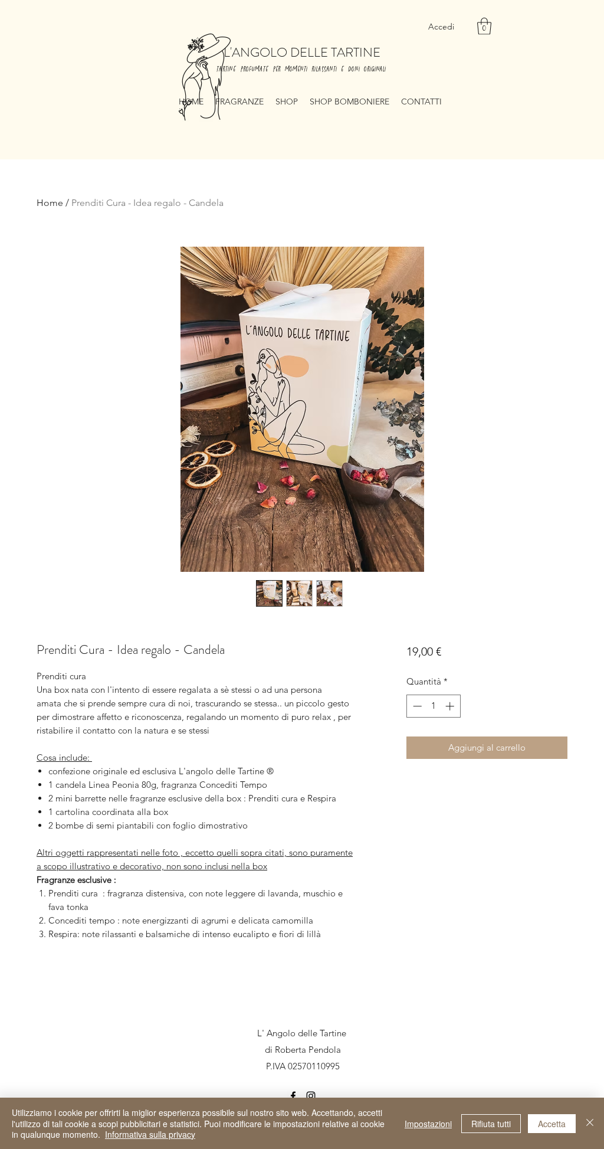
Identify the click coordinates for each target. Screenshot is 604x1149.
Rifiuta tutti (491, 1124)
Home (50, 202)
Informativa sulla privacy (150, 1134)
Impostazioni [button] (428, 1124)
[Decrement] (416, 706)
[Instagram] (311, 1096)
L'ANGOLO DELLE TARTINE (302, 52)
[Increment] (451, 706)
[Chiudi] (590, 1123)
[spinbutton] (433, 706)
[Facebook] (293, 1096)
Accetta (552, 1124)
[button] (484, 26)
